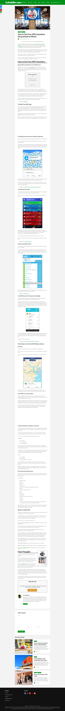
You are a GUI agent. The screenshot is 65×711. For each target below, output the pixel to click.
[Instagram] (32, 693)
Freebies (35, 2)
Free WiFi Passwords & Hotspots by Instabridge (31, 341)
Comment (19, 615)
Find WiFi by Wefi (26, 293)
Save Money (30, 2)
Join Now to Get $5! (32, 590)
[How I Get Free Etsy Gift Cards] (23, 677)
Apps (39, 2)
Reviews (43, 2)
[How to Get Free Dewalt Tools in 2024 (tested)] (23, 646)
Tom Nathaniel (37, 651)
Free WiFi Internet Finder (27, 241)
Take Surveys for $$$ (54, 2)
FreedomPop (20, 46)
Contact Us (7, 696)
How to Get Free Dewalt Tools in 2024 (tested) (40, 643)
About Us (6, 692)
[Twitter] (1, 8)
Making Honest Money (8, 698)
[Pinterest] (30, 693)
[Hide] (0, 13)
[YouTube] (35, 693)
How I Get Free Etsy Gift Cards (41, 675)
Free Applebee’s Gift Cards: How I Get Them (40, 659)
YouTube (47, 2)
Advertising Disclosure (39, 41)
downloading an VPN (24, 547)
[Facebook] (1, 6)
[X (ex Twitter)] (28, 693)
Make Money (24, 2)
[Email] (1, 12)
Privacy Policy (7, 700)
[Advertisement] (32, 127)
